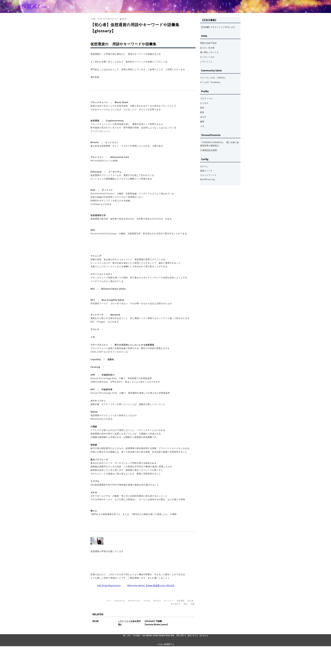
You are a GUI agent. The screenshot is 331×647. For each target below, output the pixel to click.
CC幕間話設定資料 (208, 150)
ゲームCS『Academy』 (211, 82)
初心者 (190, 600)
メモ (93, 19)
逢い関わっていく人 (209, 52)
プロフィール (206, 98)
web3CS (157, 600)
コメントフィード (208, 175)
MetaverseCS (134, 600)
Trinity (147, 600)
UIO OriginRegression (109, 585)
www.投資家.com (27, 6)
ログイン (204, 166)
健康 (202, 121)
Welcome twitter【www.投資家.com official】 (151, 585)
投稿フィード (206, 170)
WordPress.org (207, 179)
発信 (202, 107)
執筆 (202, 112)
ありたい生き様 (207, 47)
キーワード (169, 600)
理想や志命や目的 (208, 43)
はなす (203, 116)
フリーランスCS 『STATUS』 (213, 77)
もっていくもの (207, 56)
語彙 (192, 604)
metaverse (120, 600)
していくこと (206, 61)
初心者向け (175, 604)
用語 (185, 604)
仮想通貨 (181, 600)
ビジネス (204, 103)
